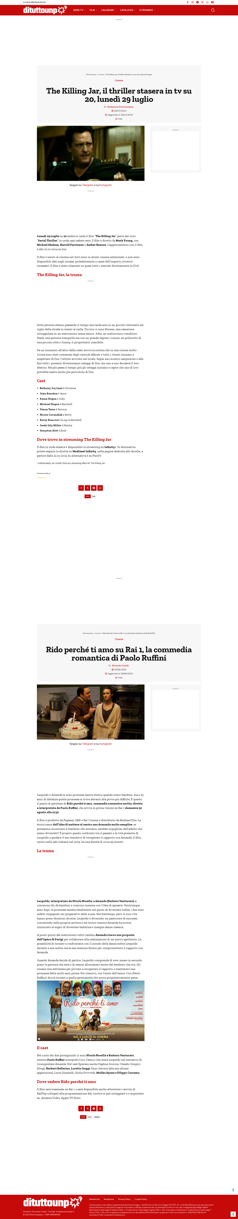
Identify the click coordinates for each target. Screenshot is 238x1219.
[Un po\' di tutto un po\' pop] (45, 10)
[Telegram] (197, 2)
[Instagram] (192, 2)
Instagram (105, 185)
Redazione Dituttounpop (120, 107)
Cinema (101, 74)
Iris (93, 496)
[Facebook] (187, 2)
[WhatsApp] (207, 2)
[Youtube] (212, 2)
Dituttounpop (91, 74)
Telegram (88, 185)
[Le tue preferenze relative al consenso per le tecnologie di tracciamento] (233, 1214)
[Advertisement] (119, 40)
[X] (202, 2)
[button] (213, 10)
